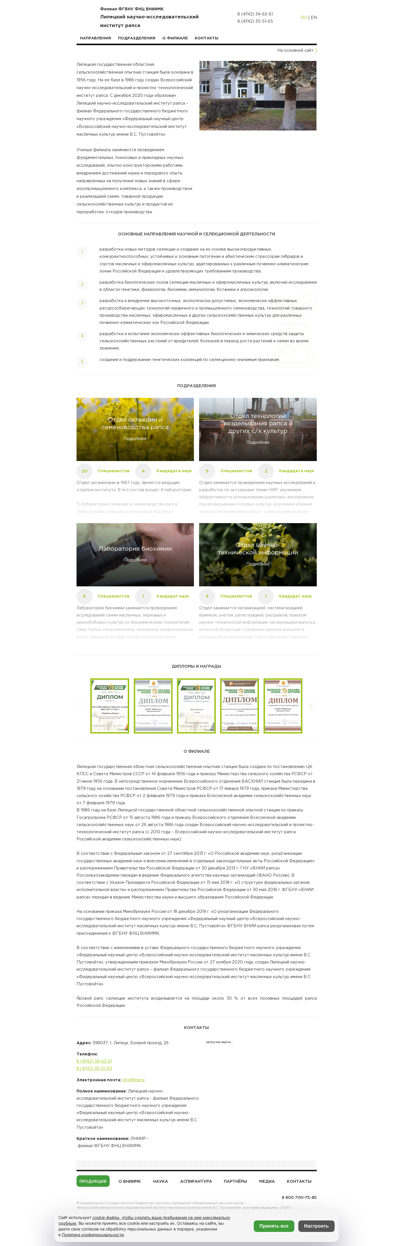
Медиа (267, 1181)
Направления (95, 38)
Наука (160, 1181)
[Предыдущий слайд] (82, 706)
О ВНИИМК (130, 1181)
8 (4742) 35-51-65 (255, 21)
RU (304, 18)
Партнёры (235, 1181)
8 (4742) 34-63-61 (255, 14)
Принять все (274, 1226)
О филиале (175, 38)
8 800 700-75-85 (299, 1197)
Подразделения (136, 38)
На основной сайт (295, 50)
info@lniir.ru (134, 1080)
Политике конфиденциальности (93, 1234)
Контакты (206, 38)
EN (314, 18)
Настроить (316, 1226)
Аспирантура (196, 1181)
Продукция (92, 1181)
